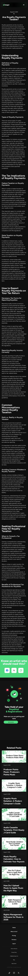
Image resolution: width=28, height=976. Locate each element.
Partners (14, 939)
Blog (14, 959)
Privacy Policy (14, 952)
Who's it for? (14, 931)
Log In (14, 943)
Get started (11, 722)
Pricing (14, 935)
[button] (24, 5)
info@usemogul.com (14, 956)
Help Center (14, 963)
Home (14, 927)
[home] (5, 4)
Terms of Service (14, 948)
